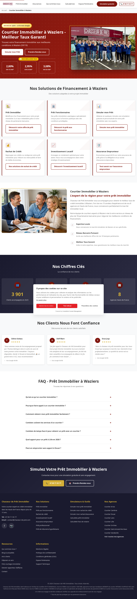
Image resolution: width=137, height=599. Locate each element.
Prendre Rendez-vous (37, 52)
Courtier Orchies (110, 525)
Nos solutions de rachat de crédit (23, 166)
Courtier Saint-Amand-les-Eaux (115, 529)
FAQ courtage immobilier (11, 564)
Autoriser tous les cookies (46, 305)
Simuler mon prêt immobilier (112, 127)
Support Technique (43, 564)
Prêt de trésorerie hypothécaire (47, 529)
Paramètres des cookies (90, 306)
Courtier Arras (109, 507)
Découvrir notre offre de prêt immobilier (21, 128)
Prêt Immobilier (23, 4)
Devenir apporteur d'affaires (12, 568)
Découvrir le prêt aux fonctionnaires (63, 128)
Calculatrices (71, 4)
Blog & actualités (8, 553)
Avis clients (6, 556)
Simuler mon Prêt (12, 52)
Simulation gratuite (107, 4)
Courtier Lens (109, 518)
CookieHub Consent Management (72, 311)
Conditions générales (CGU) (46, 556)
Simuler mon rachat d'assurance (82, 514)
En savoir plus (41, 300)
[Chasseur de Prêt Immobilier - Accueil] (8, 4)
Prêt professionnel (42, 525)
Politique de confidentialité (46, 553)
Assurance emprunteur (44, 522)
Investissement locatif (44, 518)
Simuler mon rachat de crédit (81, 510)
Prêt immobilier (42, 507)
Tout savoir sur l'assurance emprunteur (111, 167)
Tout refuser (67, 306)
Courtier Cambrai (110, 510)
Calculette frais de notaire (79, 522)
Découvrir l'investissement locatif (68, 166)
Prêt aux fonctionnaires (44, 510)
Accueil (4, 10)
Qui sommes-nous (54, 4)
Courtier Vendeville (111, 533)
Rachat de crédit (42, 514)
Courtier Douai (109, 514)
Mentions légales (42, 549)
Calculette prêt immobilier (79, 518)
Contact (4, 571)
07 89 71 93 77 (53, 483)
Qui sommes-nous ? (9, 549)
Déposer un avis (8, 560)
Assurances (38, 4)
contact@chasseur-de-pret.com (18, 520)
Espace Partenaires (87, 4)
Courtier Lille (109, 522)
